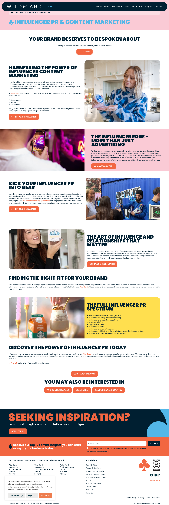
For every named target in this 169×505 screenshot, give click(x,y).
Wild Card (15, 93)
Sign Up (154, 443)
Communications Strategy (108, 390)
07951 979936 (154, 480)
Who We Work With (103, 166)
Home (16, 13)
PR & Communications (58, 390)
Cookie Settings (16, 495)
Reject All (32, 495)
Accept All (45, 495)
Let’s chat (13, 363)
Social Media (82, 390)
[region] (30, 488)
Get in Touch (17, 431)
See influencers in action (23, 117)
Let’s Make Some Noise (84, 374)
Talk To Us (84, 51)
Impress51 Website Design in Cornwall (147, 503)
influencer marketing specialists (36, 200)
